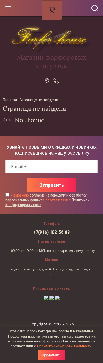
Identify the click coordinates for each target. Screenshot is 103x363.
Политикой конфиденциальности (64, 346)
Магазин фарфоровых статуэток (52, 61)
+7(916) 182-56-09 (51, 232)
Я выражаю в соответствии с (47, 200)
